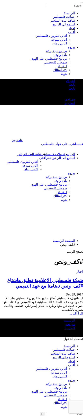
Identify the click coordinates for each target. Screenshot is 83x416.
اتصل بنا (69, 103)
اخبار (80, 271)
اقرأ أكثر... (76, 313)
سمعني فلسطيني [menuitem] (55, 62)
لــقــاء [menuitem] (62, 66)
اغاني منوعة (30, 165)
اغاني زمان (31, 169)
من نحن (70, 99)
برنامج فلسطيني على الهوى (48, 184)
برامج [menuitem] (71, 47)
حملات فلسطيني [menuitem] (64, 16)
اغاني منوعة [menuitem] (59, 39)
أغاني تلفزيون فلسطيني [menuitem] (51, 35)
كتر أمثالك (60, 196)
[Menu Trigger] (81, 2)
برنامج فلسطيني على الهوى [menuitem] (48, 58)
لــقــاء (62, 192)
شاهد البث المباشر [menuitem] (62, 20)
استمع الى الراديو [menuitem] (64, 24)
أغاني (42, 158)
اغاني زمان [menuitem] (59, 43)
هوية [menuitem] (64, 73)
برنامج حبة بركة (56, 177)
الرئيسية (69, 154)
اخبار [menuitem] (71, 28)
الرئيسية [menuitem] (69, 13)
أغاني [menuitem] (71, 32)
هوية (64, 199)
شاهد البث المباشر (29, 154)
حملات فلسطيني (53, 154)
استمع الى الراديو (64, 158)
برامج (71, 173)
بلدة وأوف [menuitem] (60, 54)
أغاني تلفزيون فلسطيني (22, 161)
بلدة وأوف (60, 180)
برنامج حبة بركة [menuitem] (56, 51)
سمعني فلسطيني (55, 188)
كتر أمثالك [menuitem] (60, 70)
